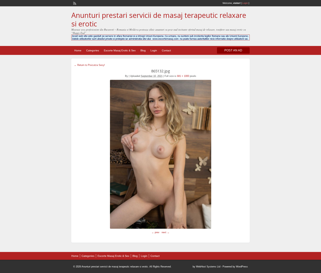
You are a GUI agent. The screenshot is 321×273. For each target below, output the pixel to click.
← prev (155, 232)
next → (165, 232)
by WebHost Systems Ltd (206, 266)
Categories (92, 50)
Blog (143, 50)
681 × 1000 (183, 76)
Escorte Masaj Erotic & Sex (120, 50)
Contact (166, 50)
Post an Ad (233, 50)
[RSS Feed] (74, 2)
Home (77, 50)
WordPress (242, 266)
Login (245, 3)
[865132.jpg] (160, 154)
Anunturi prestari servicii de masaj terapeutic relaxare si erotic (158, 19)
